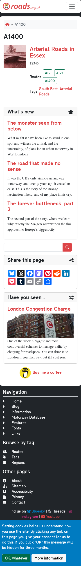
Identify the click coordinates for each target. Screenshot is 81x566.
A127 (59, 73)
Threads (58, 511)
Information (21, 411)
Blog (15, 406)
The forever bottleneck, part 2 (40, 206)
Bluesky (38, 511)
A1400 (50, 80)
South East (48, 88)
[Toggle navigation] (72, 6)
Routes (17, 451)
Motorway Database (28, 417)
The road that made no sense (34, 165)
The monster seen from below (34, 125)
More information (48, 558)
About (17, 480)
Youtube (53, 516)
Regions (18, 462)
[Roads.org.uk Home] (21, 6)
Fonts (16, 428)
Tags (15, 457)
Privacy (18, 496)
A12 (47, 73)
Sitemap (19, 486)
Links (16, 433)
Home (17, 401)
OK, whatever (16, 558)
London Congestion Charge (39, 308)
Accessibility (22, 491)
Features (19, 422)
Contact (18, 502)
